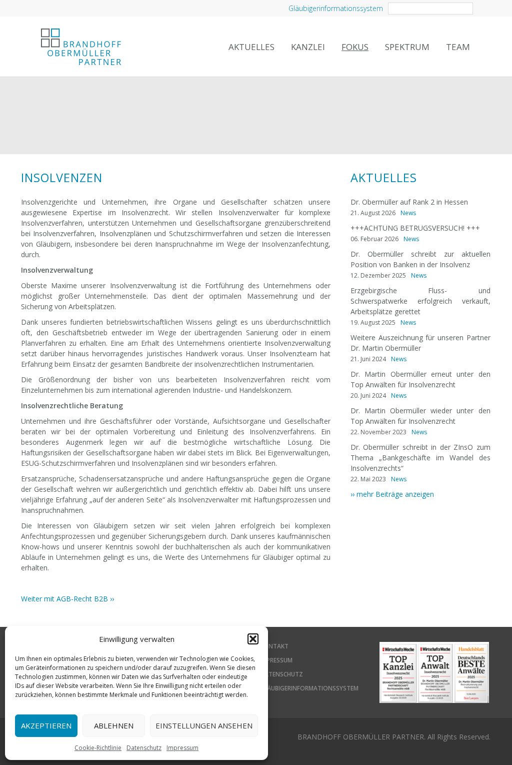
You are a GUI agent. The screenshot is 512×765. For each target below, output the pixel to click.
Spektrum (407, 47)
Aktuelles (251, 47)
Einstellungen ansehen (204, 725)
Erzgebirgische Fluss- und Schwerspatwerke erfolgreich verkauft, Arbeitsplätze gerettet (420, 301)
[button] (253, 639)
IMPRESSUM (276, 660)
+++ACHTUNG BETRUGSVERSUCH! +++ (415, 228)
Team (458, 47)
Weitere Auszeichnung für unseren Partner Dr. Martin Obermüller (420, 343)
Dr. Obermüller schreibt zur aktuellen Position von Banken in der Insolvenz (420, 259)
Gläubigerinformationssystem (335, 8)
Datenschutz (144, 747)
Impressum (182, 747)
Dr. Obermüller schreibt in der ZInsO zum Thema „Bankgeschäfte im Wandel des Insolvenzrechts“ (420, 457)
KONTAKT (274, 646)
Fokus (355, 47)
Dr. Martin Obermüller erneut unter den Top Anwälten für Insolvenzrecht (420, 379)
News (408, 213)
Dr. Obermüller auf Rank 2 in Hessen (409, 202)
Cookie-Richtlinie (98, 747)
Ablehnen (114, 725)
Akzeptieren (46, 725)
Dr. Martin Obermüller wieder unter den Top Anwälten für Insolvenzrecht (420, 416)
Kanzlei (308, 47)
